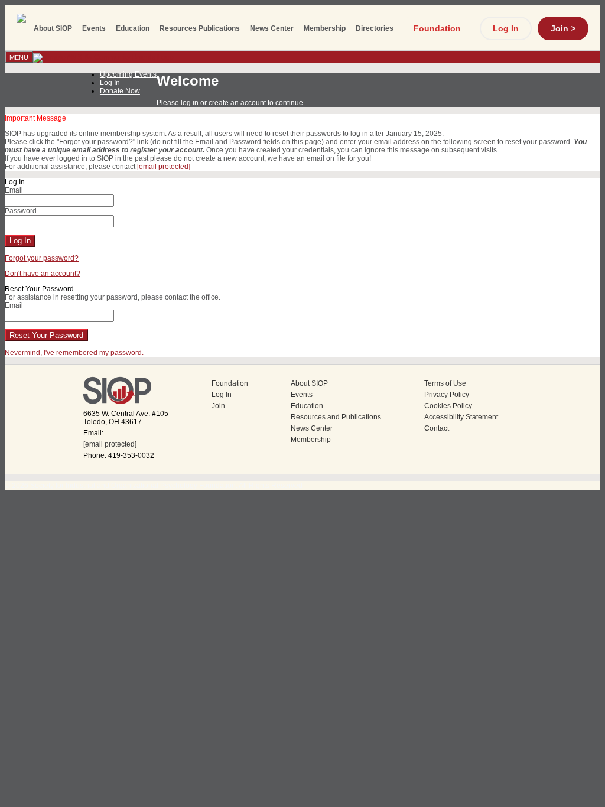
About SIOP (53, 28)
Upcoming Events (128, 74)
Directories (374, 28)
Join (218, 406)
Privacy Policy (446, 395)
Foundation (437, 28)
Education (132, 28)
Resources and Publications (336, 417)
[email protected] (109, 444)
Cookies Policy (448, 406)
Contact (436, 428)
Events (94, 28)
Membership (325, 28)
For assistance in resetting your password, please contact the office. (112, 297)
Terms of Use (445, 383)
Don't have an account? (42, 273)
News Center (272, 28)
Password (21, 211)
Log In (506, 28)
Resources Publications (200, 28)
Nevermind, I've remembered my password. (74, 353)
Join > (563, 28)
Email (14, 190)
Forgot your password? (42, 258)
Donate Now (120, 91)
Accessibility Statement (461, 417)
